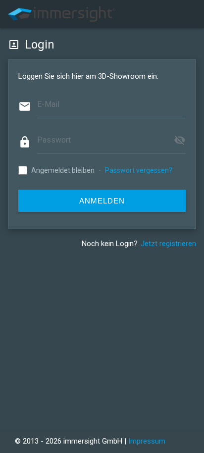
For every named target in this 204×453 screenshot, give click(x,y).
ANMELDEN (102, 201)
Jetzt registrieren (168, 243)
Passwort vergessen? (138, 170)
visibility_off (180, 140)
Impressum (146, 441)
